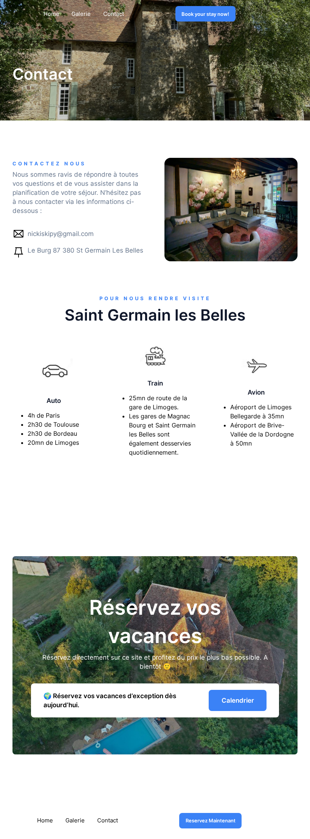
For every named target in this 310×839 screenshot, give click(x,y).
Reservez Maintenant (211, 820)
